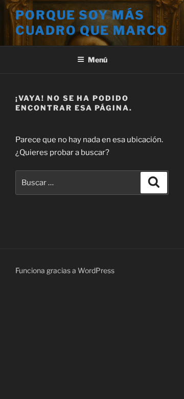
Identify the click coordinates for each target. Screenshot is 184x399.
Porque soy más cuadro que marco (91, 23)
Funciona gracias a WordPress (64, 270)
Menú (97, 59)
